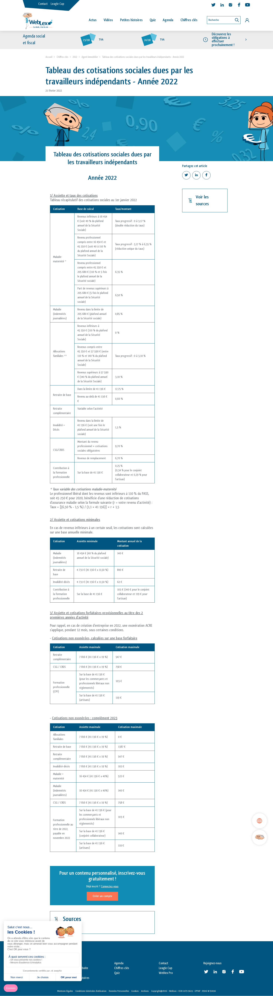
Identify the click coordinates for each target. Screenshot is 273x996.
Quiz (153, 20)
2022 (75, 57)
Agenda (168, 20)
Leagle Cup (57, 3)
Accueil (49, 57)
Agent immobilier (90, 57)
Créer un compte (102, 896)
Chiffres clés (189, 20)
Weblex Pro (166, 972)
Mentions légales (65, 991)
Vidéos (108, 20)
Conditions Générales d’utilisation (90, 991)
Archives (145, 991)
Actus (93, 20)
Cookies (135, 991)
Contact (43, 3)
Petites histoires (131, 20)
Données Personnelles (119, 991)
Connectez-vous (109, 886)
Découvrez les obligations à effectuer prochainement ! (223, 40)
